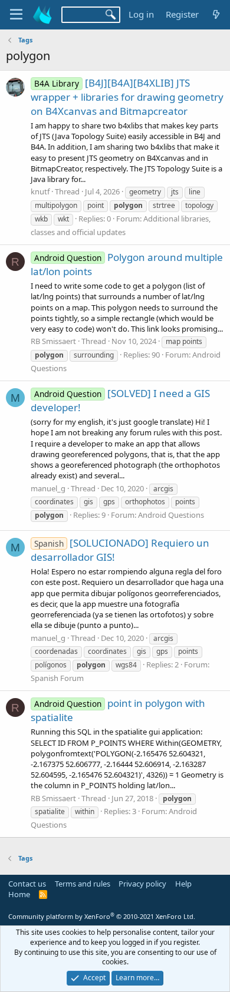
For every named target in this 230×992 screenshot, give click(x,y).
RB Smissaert (53, 341)
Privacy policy (142, 883)
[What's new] (216, 14)
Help (183, 883)
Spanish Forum (57, 678)
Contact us (27, 883)
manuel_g (48, 488)
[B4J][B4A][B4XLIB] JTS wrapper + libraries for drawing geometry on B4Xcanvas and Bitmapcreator (127, 97)
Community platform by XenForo (101, 916)
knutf (40, 191)
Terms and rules (82, 883)
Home (19, 894)
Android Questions (171, 515)
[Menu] (16, 14)
